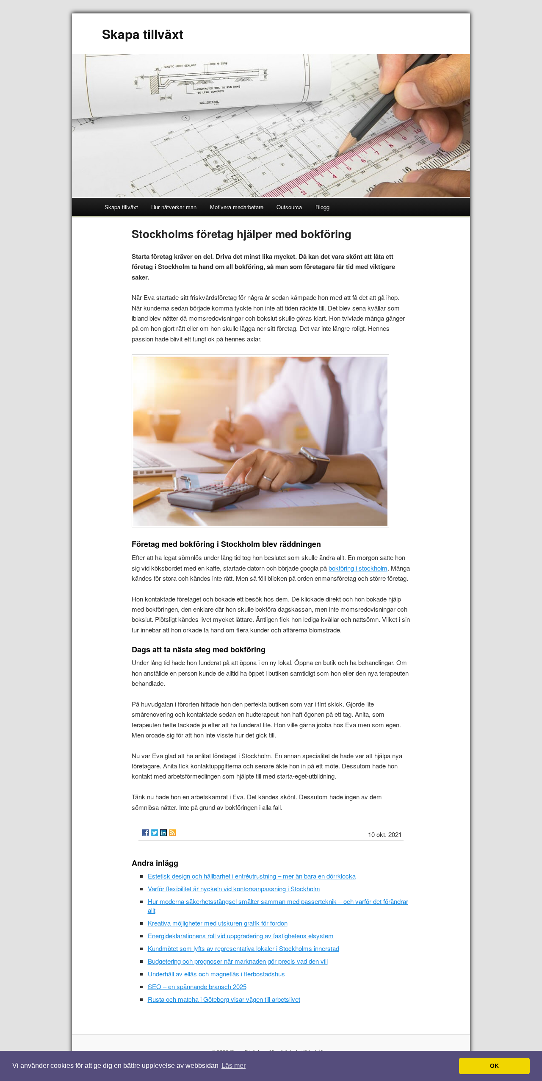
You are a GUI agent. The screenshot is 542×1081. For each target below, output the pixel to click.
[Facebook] (145, 832)
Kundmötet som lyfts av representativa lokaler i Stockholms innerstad (243, 948)
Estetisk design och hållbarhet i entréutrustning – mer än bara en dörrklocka (252, 875)
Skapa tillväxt (142, 34)
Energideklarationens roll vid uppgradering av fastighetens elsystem (241, 935)
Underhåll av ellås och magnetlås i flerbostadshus (216, 973)
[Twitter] (154, 832)
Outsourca (289, 207)
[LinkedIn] (163, 832)
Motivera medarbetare (236, 207)
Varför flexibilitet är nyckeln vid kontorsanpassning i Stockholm (234, 888)
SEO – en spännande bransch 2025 (197, 986)
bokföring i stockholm (358, 567)
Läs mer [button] (233, 1065)
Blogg (322, 207)
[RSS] (172, 832)
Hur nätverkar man (173, 207)
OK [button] (494, 1065)
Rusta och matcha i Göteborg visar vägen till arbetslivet (224, 999)
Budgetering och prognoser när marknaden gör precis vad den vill (238, 960)
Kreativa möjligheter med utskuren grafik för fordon (218, 922)
